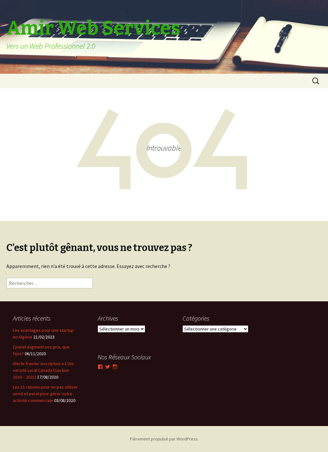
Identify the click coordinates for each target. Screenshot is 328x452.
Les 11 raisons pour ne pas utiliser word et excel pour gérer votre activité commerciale (45, 393)
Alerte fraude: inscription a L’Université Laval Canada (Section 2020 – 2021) (44, 370)
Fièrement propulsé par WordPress (164, 439)
